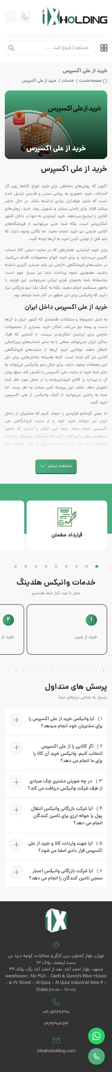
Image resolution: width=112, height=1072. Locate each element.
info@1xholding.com (56, 1051)
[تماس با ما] (96, 1056)
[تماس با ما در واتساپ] (96, 1036)
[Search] (11, 48)
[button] (96, 566)
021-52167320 (56, 1012)
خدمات (68, 81)
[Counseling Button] (11, 17)
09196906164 (56, 1024)
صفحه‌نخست (90, 81)
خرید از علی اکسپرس (39, 81)
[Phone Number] (25, 17)
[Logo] (72, 16)
